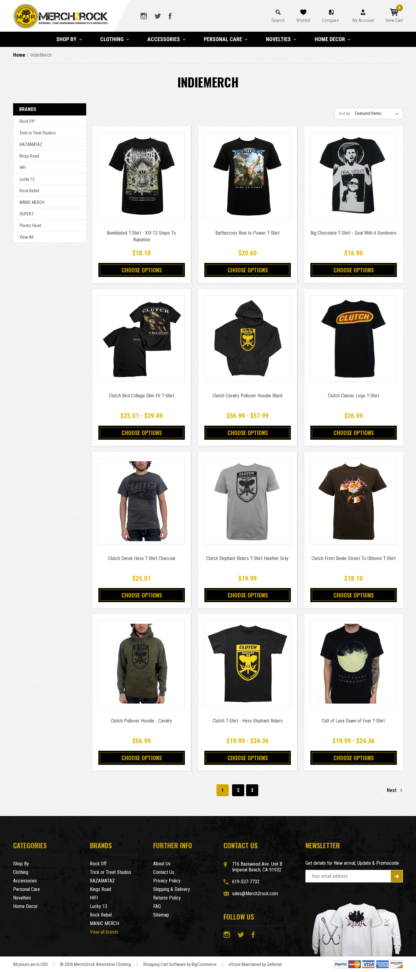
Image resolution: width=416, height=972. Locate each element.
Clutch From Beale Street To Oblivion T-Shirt (354, 558)
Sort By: (345, 113)
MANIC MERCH (31, 202)
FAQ (157, 906)
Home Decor (330, 39)
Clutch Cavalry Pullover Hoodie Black (248, 396)
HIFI (22, 167)
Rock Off (27, 121)
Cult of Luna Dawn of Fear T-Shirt (353, 721)
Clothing (112, 39)
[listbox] (378, 113)
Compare (331, 20)
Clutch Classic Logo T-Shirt (353, 396)
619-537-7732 (245, 882)
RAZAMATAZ (30, 144)
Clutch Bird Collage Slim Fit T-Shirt (141, 396)
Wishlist (303, 20)
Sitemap (161, 915)
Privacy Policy (167, 881)
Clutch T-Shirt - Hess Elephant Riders (248, 721)
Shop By (66, 39)
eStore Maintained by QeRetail (255, 964)
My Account (363, 20)
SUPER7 (26, 213)
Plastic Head (30, 225)
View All (26, 237)
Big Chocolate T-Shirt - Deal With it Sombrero (353, 233)
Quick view (141, 169)
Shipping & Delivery (171, 889)
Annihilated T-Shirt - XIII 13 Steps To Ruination (141, 236)
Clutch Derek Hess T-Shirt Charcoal (141, 558)
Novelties (278, 39)
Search (278, 20)
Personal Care (223, 39)
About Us (162, 864)
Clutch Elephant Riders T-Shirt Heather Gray (247, 558)
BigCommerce (204, 964)
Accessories (163, 39)
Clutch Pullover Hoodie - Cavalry (141, 721)
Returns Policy (167, 898)
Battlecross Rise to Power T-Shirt (247, 233)
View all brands (104, 932)
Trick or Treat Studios (37, 132)
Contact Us (163, 872)
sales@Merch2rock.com (255, 893)
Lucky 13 (26, 179)
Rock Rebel (29, 190)
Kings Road (29, 156)
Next (392, 790)
